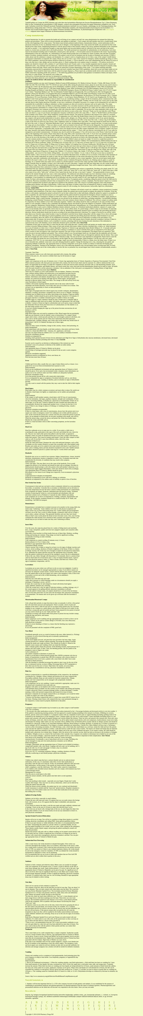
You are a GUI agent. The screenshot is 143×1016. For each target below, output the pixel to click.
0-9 (113, 1008)
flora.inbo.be (30, 991)
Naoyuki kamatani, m (34, 980)
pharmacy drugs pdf (98, 8)
